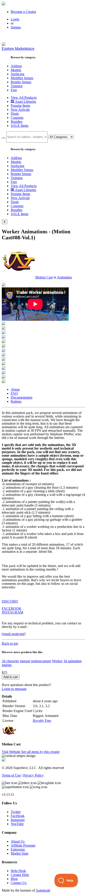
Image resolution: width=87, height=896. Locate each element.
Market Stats (19, 853)
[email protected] (13, 634)
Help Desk (18, 871)
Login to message (14, 689)
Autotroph (43, 890)
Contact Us (19, 883)
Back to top (10, 643)
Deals (15, 113)
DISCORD (10, 601)
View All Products (24, 97)
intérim (7, 665)
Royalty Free (42, 720)
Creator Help (20, 875)
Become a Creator (23, 12)
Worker (57, 661)
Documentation (21, 397)
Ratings (16, 401)
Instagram (18, 820)
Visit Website (11, 752)
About (15, 389)
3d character (10, 661)
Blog (14, 879)
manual (25, 661)
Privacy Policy (33, 775)
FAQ (14, 393)
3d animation (72, 661)
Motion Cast (44, 277)
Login (15, 19)
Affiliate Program (23, 845)
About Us (18, 841)
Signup (16, 27)
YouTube (17, 824)
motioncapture (41, 661)
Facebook (18, 816)
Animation (64, 277)
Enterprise (18, 849)
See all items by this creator (40, 752)
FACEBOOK (11, 608)
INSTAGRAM (12, 612)
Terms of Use (11, 775)
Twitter (16, 812)
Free (14, 90)
